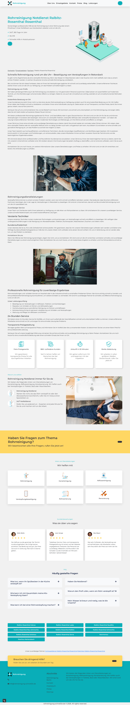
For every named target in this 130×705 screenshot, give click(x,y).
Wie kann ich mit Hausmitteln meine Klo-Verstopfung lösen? (29, 594)
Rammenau (103, 634)
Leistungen (93, 3)
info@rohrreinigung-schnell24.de (22, 684)
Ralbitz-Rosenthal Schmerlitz (104, 630)
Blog (85, 3)
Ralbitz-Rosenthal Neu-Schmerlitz (26, 630)
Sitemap (50, 692)
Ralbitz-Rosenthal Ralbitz (65, 630)
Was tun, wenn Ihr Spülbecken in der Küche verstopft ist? (30, 582)
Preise (79, 3)
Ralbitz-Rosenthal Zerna (65, 634)
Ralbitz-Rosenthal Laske (65, 625)
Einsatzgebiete (62, 3)
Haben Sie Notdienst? (77, 581)
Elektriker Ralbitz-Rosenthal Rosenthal (91, 651)
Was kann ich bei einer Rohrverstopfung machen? (32, 605)
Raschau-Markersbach (26, 639)
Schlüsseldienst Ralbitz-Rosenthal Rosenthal (61, 651)
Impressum (51, 686)
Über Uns (51, 3)
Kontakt (72, 3)
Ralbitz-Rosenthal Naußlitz (104, 625)
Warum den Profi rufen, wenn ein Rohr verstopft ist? (91, 591)
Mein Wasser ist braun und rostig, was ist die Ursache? (88, 602)
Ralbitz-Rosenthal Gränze (26, 625)
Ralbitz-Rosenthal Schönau (26, 634)
